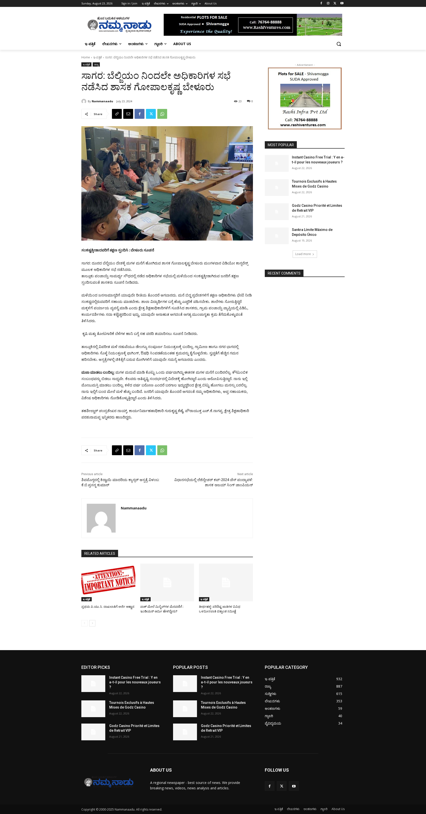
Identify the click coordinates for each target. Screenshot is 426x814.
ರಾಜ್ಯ (96, 64)
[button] (339, 44)
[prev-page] (84, 623)
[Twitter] (335, 3)
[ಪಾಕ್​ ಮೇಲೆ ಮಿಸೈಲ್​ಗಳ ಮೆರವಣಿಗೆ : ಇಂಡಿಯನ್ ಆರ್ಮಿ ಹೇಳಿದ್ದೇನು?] (167, 582)
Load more (303, 254)
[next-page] (92, 623)
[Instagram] (328, 3)
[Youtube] (342, 3)
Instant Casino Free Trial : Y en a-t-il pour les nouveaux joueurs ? (135, 682)
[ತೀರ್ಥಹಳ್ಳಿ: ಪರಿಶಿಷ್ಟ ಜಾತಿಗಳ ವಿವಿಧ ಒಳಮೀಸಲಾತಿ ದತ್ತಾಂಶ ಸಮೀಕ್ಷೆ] (226, 582)
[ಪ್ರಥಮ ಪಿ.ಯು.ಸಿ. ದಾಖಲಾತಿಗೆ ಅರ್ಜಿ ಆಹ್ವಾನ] (108, 582)
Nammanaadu (102, 101)
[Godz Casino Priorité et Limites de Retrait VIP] (277, 211)
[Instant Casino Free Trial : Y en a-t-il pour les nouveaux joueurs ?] (277, 163)
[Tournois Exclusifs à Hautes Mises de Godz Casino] (277, 187)
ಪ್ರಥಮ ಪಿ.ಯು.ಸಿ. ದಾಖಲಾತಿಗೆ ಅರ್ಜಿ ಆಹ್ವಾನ (107, 606)
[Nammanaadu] (84, 101)
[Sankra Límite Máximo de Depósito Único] (277, 235)
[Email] (128, 114)
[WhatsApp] (162, 114)
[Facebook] (321, 3)
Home (85, 57)
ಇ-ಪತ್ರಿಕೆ (97, 57)
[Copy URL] (117, 114)
